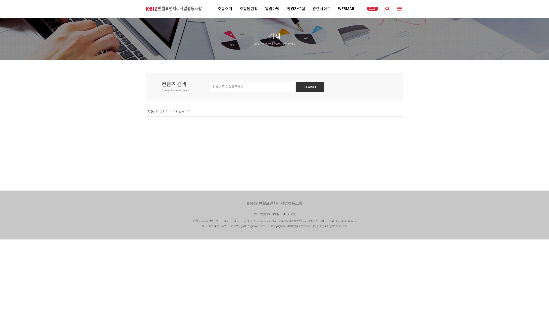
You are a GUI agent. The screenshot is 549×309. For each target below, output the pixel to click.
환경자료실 (296, 8)
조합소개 (225, 8)
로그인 (372, 8)
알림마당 (272, 8)
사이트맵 (399, 8)
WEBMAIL (346, 8)
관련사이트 (321, 8)
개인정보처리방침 (269, 214)
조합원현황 (249, 8)
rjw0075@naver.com (253, 226)
